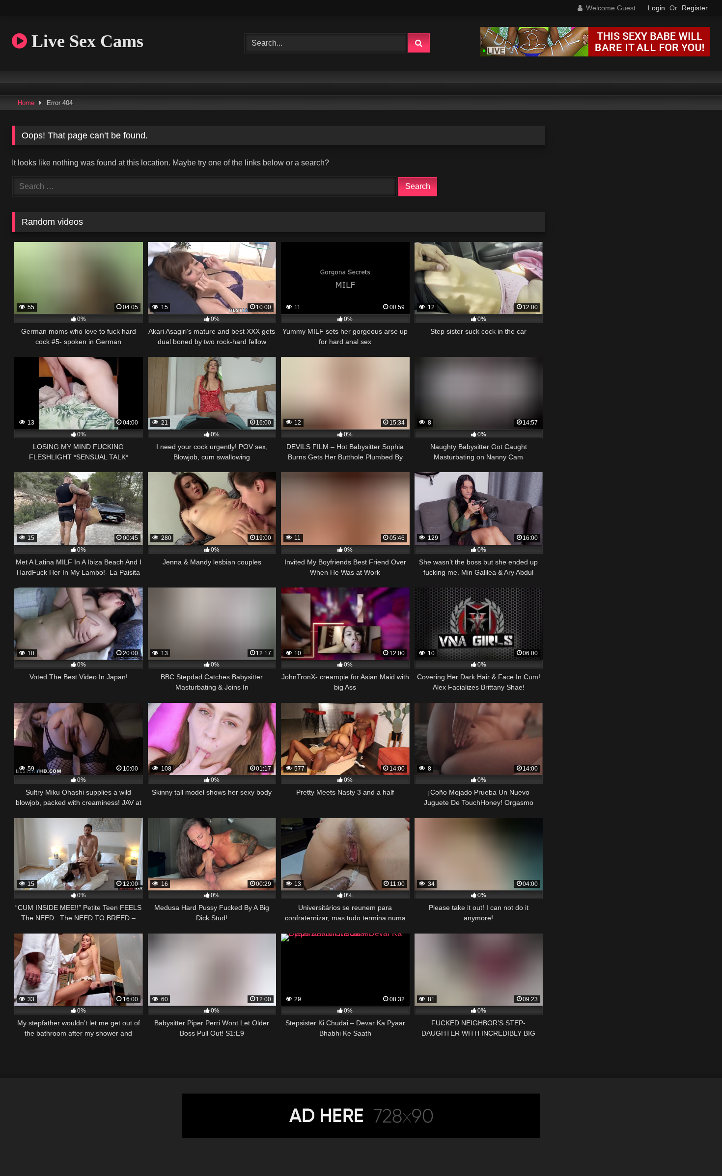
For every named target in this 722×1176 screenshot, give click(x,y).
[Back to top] (691, 1146)
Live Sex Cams (85, 41)
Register (695, 8)
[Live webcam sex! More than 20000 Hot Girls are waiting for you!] (595, 54)
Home (26, 103)
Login (656, 8)
